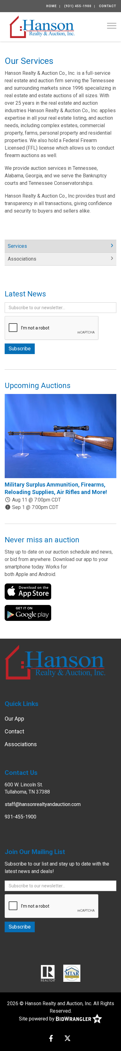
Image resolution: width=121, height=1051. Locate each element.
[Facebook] (51, 1039)
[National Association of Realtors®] (48, 973)
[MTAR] (72, 973)
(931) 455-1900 (78, 6)
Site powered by (37, 1019)
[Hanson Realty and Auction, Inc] (41, 26)
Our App (14, 718)
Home (51, 6)
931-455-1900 (20, 817)
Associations (22, 259)
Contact (107, 6)
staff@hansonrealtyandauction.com (43, 804)
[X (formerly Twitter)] (67, 1039)
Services (17, 246)
